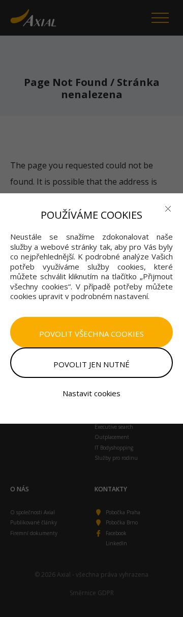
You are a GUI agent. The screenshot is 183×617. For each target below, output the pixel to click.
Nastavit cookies (91, 393)
